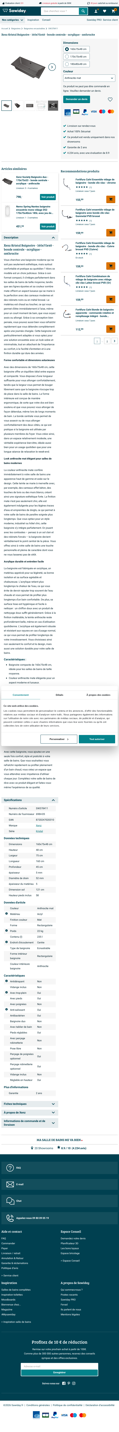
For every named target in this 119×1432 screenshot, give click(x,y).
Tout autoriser (97, 739)
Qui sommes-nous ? (72, 1290)
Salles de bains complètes (16, 1290)
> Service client (9, 1275)
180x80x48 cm (78, 64)
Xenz (39, 825)
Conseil (46, 20)
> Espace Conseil (70, 1261)
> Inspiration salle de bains (16, 1322)
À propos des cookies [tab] (98, 695)
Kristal (39, 831)
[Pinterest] (69, 1383)
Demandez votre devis (73, 1238)
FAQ (18, 1168)
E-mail (19, 1184)
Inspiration (33, 20)
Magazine (6, 1309)
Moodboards (8, 1300)
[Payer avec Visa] (93, 111)
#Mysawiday (8, 1314)
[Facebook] (64, 1383)
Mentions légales (70, 1314)
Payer (4, 1248)
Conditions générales (38, 1405)
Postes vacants (69, 1295)
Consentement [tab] (21, 695)
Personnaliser (57, 739)
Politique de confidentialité (67, 1405)
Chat (18, 1201)
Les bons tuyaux (70, 1248)
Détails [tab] (59, 695)
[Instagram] (74, 1383)
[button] (110, 99)
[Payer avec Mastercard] (111, 111)
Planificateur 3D (69, 1243)
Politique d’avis (9, 1268)
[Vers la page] (115, 341)
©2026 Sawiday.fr (13, 1405)
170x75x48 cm (78, 57)
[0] (104, 11)
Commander (8, 1243)
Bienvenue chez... (11, 1305)
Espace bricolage (70, 1253)
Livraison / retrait (10, 1253)
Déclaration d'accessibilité (100, 1405)
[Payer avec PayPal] (85, 112)
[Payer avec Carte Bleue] (76, 111)
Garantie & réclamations (14, 1263)
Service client (110, 20)
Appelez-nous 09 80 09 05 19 (32, 1218)
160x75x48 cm (78, 49)
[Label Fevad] (67, 112)
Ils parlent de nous (71, 1309)
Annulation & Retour (12, 1258)
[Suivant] (52, 67)
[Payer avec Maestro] (102, 111)
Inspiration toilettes (12, 1295)
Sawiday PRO (94, 20)
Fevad (64, 1305)
